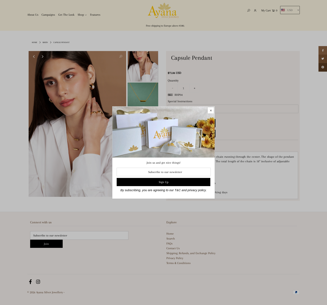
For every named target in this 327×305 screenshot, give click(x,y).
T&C (178, 190)
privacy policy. (197, 190)
